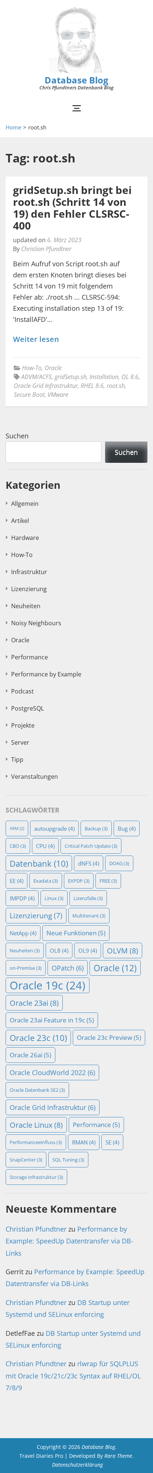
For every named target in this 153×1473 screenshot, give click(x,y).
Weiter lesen (36, 339)
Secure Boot (29, 395)
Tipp (17, 759)
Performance (29, 657)
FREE (108, 880)
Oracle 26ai (30, 1055)
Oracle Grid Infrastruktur (46, 386)
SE (112, 1142)
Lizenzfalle (88, 898)
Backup (96, 828)
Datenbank (39, 863)
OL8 (59, 950)
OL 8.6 (130, 377)
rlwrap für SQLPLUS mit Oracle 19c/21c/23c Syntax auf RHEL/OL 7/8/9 (73, 1375)
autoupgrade (54, 828)
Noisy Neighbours (36, 623)
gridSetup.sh (71, 377)
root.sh (116, 386)
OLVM (122, 950)
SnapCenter (26, 1159)
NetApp (23, 933)
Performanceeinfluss (36, 1142)
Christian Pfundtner (46, 249)
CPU (45, 846)
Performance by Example (46, 674)
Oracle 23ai (34, 1003)
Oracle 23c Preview (109, 1037)
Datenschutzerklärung (77, 1464)
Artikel (20, 521)
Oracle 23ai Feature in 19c (52, 1020)
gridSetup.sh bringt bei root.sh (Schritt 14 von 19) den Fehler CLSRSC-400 (72, 208)
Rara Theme (118, 1455)
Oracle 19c (47, 985)
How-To (32, 368)
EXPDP (78, 880)
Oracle (53, 368)
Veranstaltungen (34, 776)
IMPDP (22, 898)
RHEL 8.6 (92, 386)
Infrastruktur (29, 572)
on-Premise (26, 968)
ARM (17, 828)
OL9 (87, 950)
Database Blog (76, 80)
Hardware (25, 538)
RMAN (83, 1142)
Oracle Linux (36, 1125)
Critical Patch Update (91, 846)
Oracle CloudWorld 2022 (52, 1072)
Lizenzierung (29, 589)
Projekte (23, 725)
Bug (127, 828)
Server (20, 742)
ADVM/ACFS (36, 377)
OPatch (68, 967)
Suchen (17, 435)
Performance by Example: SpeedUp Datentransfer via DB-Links (69, 1241)
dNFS (88, 863)
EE (16, 880)
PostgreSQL (27, 708)
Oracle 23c (38, 1037)
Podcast (22, 691)
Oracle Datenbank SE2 (37, 1090)
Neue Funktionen (75, 933)
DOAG (119, 863)
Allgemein (25, 504)
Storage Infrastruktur (36, 1177)
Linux (54, 898)
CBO (18, 846)
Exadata (45, 880)
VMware (58, 395)
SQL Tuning (68, 1159)
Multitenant (88, 915)
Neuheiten (25, 606)
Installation (103, 377)
